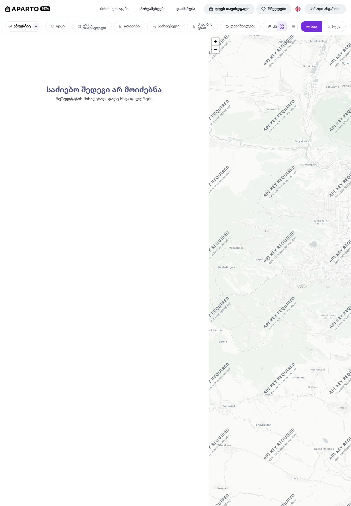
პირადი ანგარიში (325, 9)
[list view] (293, 26)
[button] (92, 26)
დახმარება (185, 9)
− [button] (215, 49)
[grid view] (282, 26)
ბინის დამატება (114, 9)
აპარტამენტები (152, 9)
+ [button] (215, 41)
